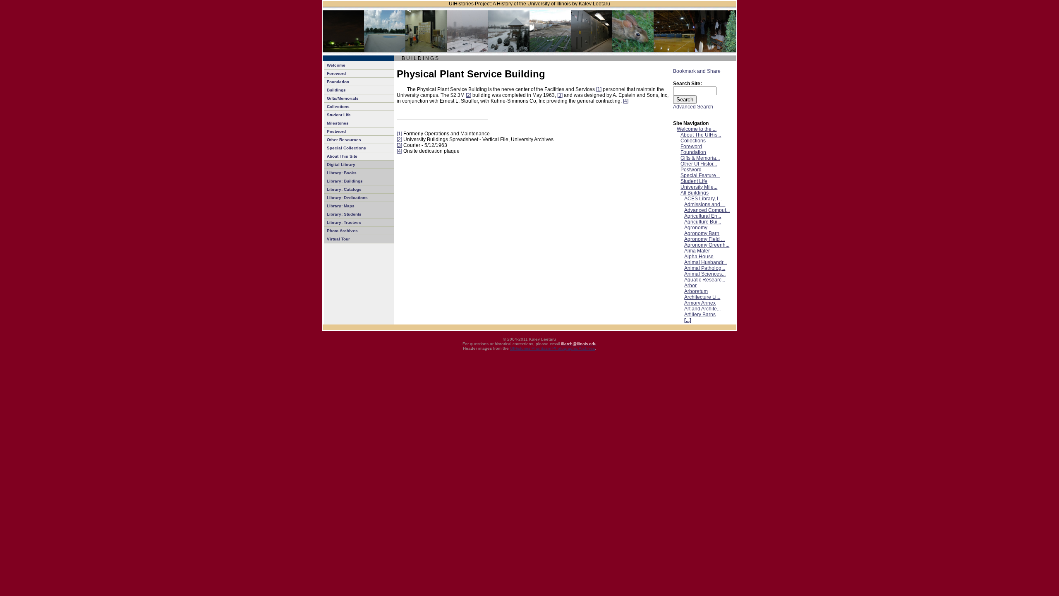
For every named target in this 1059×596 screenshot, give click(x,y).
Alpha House (699, 257)
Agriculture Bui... (702, 222)
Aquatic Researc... (704, 280)
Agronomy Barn (701, 233)
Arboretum (696, 291)
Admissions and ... (704, 204)
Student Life (339, 115)
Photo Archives (342, 230)
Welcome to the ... (696, 129)
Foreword (336, 73)
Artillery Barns (700, 314)
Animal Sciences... (705, 274)
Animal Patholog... (704, 268)
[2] (468, 95)
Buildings (336, 90)
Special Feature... (700, 175)
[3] (560, 95)
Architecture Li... (702, 297)
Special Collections (346, 148)
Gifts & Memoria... (700, 158)
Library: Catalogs (344, 189)
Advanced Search (693, 107)
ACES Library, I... (703, 199)
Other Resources (344, 139)
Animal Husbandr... (705, 262)
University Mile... (698, 187)
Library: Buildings (345, 181)
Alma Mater (697, 251)
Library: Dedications (347, 197)
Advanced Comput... (707, 210)
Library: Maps (341, 206)
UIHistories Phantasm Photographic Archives (552, 348)
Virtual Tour (338, 239)
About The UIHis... (700, 135)
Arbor (690, 285)
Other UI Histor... (698, 164)
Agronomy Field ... (704, 239)
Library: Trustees (344, 222)
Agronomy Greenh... (706, 245)
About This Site (342, 156)
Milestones (338, 123)
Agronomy (695, 228)
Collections (338, 106)
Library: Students (344, 214)
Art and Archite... (702, 309)
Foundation (338, 81)
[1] (598, 89)
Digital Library (341, 164)
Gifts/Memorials (343, 98)
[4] (625, 101)
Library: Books (342, 173)
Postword (336, 131)
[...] (687, 320)
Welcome (336, 65)
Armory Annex (700, 303)
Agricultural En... (702, 216)
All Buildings (694, 193)
